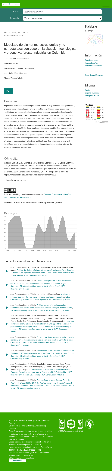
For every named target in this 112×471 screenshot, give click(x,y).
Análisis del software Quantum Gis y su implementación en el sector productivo (40, 295)
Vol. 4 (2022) (10, 32)
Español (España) (92, 92)
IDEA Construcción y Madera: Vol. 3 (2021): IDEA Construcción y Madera (40, 310)
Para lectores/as (91, 60)
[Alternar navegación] (106, 4)
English (88, 90)
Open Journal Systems (94, 75)
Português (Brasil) (92, 95)
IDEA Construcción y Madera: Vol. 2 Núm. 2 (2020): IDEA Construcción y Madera (42, 274)
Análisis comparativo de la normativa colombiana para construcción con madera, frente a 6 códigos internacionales (41, 306)
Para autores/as (91, 63)
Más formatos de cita (16, 180)
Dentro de (14, 18)
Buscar (16, 11)
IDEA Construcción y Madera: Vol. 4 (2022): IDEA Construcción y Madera (41, 373)
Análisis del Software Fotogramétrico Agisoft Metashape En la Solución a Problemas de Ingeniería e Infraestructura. (42, 271)
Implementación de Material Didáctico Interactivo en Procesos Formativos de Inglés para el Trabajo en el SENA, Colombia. (40, 370)
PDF (8, 91)
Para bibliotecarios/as (93, 65)
